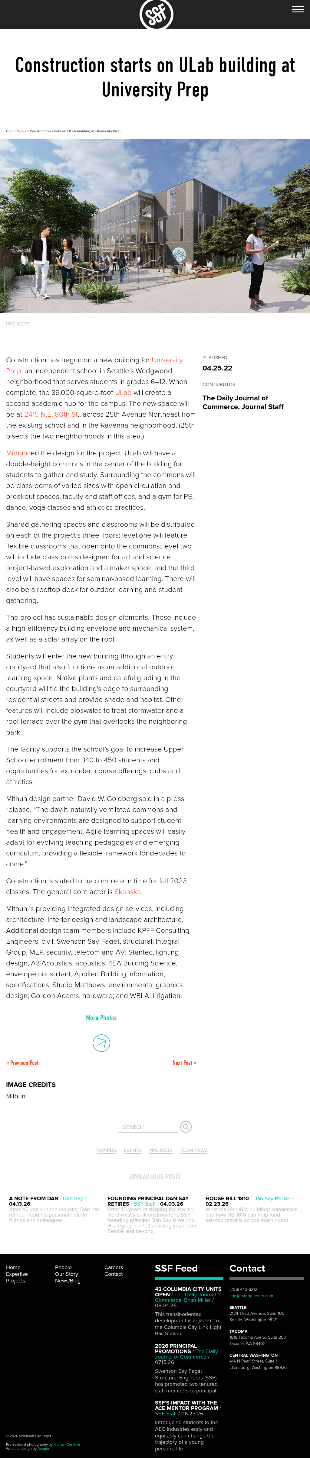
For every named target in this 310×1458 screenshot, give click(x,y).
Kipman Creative (67, 1444)
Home (13, 1267)
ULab (123, 392)
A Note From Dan (33, 1198)
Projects (17, 324)
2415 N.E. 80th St (51, 414)
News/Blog (68, 1280)
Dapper (43, 1449)
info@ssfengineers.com (251, 1295)
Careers (113, 1267)
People (63, 1267)
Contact (113, 1274)
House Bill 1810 (227, 1198)
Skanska (127, 891)
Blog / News (16, 131)
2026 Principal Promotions (176, 1349)
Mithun (16, 453)
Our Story (66, 1274)
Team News (193, 1150)
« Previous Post (22, 1062)
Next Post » (184, 1062)
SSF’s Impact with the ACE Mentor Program (186, 1405)
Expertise (17, 1274)
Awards (106, 1150)
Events (132, 1150)
